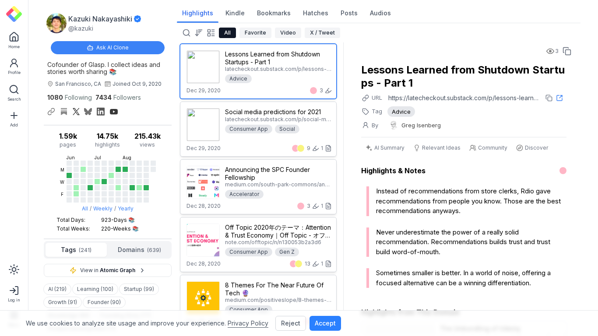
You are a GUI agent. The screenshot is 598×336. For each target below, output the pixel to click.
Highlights (197, 13)
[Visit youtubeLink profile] (113, 111)
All (85, 208)
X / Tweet (322, 32)
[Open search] (185, 32)
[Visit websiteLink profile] (51, 112)
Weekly (103, 208)
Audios (380, 13)
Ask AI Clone (112, 47)
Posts (349, 13)
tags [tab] (76, 249)
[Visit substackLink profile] (64, 111)
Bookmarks (274, 13)
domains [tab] (139, 249)
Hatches (315, 13)
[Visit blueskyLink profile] (88, 112)
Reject (290, 323)
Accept (325, 323)
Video (288, 32)
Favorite (255, 32)
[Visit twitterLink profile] (76, 111)
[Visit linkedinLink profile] (100, 111)
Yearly (126, 208)
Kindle (235, 13)
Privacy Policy (248, 323)
